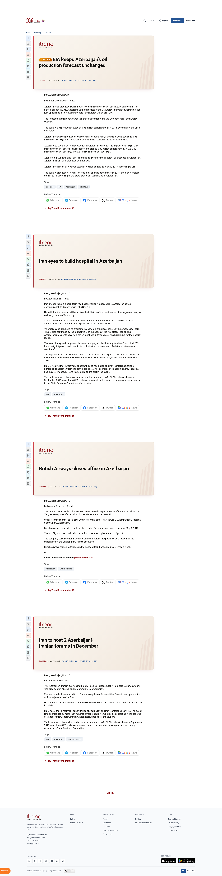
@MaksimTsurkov (83, 557)
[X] (40, 861)
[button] (28, 38)
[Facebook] (34, 861)
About (105, 819)
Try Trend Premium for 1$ (60, 208)
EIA (59, 187)
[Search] (144, 20)
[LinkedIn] (57, 861)
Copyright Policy (174, 827)
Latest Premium (76, 823)
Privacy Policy (173, 823)
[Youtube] (46, 861)
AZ (188, 871)
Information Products (143, 823)
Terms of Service (174, 819)
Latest (72, 819)
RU (193, 871)
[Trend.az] (35, 20)
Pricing (138, 819)
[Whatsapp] (29, 861)
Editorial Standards (110, 830)
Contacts (106, 827)
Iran (47, 394)
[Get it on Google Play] (186, 860)
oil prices (50, 187)
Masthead (107, 823)
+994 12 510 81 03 (33, 841)
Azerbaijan (70, 187)
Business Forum (74, 739)
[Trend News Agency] (34, 817)
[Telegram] (51, 861)
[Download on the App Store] (168, 860)
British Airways (66, 569)
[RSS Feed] (63, 861)
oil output (84, 187)
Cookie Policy (173, 830)
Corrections (107, 834)
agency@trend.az (33, 843)
